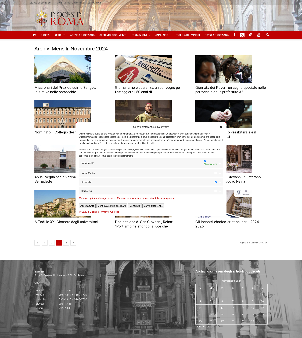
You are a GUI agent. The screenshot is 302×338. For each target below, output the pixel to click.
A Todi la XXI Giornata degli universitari (66, 222)
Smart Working (74, 2)
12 (210, 307)
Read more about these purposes (155, 198)
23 (252, 314)
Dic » (206, 326)
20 (222, 314)
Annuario (161, 35)
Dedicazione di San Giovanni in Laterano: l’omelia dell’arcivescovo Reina (228, 179)
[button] (221, 127)
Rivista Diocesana (217, 35)
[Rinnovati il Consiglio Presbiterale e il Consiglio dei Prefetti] (231, 114)
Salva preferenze (153, 205)
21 (232, 314)
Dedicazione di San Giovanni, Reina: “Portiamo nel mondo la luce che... (144, 224)
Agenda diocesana (82, 35)
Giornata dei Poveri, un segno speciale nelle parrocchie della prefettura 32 (230, 89)
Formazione (139, 35)
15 (243, 307)
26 (210, 321)
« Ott (198, 326)
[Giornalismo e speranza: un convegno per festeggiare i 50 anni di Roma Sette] (151, 69)
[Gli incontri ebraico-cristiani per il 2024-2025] (231, 204)
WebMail (96, 2)
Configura (135, 205)
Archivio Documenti (113, 35)
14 (232, 307)
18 (200, 314)
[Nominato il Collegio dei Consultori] (70, 114)
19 (210, 314)
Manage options (88, 198)
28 (232, 321)
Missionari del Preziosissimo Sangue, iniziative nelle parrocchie (65, 89)
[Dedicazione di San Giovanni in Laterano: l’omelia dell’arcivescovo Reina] (231, 159)
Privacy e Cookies (89, 211)
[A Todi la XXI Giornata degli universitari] (70, 204)
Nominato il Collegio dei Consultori (63, 132)
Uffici (58, 35)
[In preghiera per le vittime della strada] (151, 114)
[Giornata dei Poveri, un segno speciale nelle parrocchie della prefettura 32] (231, 69)
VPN (59, 2)
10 (262, 301)
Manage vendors (126, 198)
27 (222, 321)
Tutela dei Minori (188, 35)
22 (243, 314)
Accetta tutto (87, 205)
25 (200, 321)
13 (222, 307)
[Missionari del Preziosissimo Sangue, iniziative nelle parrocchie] (70, 69)
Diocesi (45, 35)
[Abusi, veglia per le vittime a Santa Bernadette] (70, 159)
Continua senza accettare (112, 205)
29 (243, 321)
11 (200, 307)
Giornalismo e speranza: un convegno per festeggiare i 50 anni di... (148, 89)
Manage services (107, 198)
